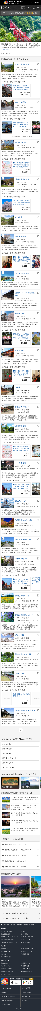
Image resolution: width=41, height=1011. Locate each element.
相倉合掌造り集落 (22, 64)
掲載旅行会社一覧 (26, 971)
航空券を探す (7, 749)
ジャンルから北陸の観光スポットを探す (15, 918)
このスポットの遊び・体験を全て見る (20, 136)
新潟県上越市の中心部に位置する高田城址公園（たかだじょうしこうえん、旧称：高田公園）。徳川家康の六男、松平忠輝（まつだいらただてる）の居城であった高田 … (20, 153)
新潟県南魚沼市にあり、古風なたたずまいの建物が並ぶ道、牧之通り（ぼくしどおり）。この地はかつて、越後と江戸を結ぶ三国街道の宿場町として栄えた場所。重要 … (20, 721)
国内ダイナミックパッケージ (9, 937)
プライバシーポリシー (8, 996)
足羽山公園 (19, 674)
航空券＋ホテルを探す (10, 758)
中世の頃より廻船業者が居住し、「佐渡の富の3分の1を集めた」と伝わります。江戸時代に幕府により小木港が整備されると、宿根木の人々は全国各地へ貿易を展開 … (20, 570)
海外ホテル (4, 948)
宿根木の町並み (21, 559)
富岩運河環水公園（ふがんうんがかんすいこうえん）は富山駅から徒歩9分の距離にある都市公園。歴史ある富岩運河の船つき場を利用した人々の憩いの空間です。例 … (20, 284)
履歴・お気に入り (33, 7)
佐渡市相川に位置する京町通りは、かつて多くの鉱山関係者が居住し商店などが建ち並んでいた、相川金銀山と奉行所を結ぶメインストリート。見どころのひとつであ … (20, 398)
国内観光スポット (6, 963)
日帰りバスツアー (26, 942)
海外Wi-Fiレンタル (26, 951)
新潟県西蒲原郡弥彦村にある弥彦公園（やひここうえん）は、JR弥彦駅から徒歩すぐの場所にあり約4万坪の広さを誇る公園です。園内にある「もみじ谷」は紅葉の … (20, 531)
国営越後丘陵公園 (22, 407)
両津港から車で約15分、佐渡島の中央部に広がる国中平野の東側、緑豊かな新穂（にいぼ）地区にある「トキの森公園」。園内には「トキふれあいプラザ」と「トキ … (20, 475)
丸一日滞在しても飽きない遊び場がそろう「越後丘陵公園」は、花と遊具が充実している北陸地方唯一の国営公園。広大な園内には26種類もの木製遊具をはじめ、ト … (20, 418)
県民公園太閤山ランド (24, 615)
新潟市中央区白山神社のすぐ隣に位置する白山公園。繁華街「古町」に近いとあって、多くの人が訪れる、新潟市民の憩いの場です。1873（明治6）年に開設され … (20, 228)
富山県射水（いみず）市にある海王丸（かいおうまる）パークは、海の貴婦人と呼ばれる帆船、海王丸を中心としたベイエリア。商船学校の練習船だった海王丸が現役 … (20, 512)
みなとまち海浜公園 (23, 539)
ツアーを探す (7, 753)
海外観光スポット (6, 966)
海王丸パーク (20, 501)
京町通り (18, 387)
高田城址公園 (20, 142)
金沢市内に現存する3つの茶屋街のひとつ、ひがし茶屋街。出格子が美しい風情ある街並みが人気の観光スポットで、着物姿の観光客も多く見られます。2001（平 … (20, 113)
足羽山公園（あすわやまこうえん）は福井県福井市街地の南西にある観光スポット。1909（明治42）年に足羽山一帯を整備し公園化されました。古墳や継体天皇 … (20, 685)
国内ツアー (24, 931)
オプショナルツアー (27, 948)
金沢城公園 (19, 313)
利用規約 (4, 992)
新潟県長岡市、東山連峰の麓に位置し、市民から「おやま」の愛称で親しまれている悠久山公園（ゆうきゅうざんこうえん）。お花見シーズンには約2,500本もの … (20, 646)
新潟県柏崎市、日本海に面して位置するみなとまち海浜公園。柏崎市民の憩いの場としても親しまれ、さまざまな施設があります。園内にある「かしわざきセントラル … (20, 550)
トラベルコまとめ (6, 968)
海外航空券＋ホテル (7, 957)
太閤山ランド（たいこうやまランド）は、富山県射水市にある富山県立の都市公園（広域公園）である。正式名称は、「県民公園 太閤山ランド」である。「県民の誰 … (20, 627)
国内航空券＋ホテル (8, 939)
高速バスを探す (7, 763)
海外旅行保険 (25, 954)
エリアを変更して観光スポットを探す (14, 913)
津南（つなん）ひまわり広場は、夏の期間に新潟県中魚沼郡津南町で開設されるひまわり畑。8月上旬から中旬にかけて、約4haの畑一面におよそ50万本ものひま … (20, 607)
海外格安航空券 (5, 951)
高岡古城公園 (20, 426)
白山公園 (18, 217)
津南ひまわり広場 (22, 596)
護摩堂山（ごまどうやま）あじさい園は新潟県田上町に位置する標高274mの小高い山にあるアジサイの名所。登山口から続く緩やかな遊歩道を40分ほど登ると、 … (20, 665)
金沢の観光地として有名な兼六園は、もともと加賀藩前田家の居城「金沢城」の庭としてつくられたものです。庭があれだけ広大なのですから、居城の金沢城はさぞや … (20, 325)
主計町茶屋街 (20, 236)
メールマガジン (25, 968)
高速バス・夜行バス (27, 937)
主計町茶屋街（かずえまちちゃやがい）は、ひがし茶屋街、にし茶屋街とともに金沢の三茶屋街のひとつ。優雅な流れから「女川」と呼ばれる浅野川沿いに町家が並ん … (20, 247)
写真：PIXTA (36, 40)
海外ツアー (4, 954)
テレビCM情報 (6, 1005)
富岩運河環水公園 (22, 273)
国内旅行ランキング (7, 971)
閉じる (2, 2)
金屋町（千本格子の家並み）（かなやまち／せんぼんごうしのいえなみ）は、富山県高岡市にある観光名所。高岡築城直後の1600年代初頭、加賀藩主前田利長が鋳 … (20, 305)
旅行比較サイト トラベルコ (1, 924)
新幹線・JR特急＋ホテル (9, 942)
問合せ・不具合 (22, 7)
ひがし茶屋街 (20, 102)
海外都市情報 (25, 966)
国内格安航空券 (5, 934)
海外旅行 (3, 946)
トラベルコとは (6, 988)
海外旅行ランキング (7, 974)
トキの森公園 (20, 463)
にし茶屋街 (19, 350)
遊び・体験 (24, 934)
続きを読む (6, 49)
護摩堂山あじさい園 (23, 654)
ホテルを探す (7, 744)
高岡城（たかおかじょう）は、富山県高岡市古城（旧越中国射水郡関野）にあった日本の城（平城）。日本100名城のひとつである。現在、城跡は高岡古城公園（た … (20, 437)
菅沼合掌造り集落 (22, 179)
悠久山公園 (19, 635)
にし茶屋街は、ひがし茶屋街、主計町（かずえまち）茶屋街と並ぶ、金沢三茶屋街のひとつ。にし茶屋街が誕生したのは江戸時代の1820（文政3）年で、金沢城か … (20, 361)
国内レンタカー (25, 939)
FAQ (28, 7)
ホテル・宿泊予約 (6, 931)
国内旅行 (3, 928)
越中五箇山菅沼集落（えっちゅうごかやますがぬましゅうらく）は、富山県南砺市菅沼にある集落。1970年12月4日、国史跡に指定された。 (20, 191)
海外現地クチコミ (26, 963)
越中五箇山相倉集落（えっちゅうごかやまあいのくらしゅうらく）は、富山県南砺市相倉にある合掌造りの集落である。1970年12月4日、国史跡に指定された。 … (20, 76)
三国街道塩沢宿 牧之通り (25, 710)
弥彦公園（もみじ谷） (24, 520)
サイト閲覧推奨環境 (7, 1000)
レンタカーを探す (8, 767)
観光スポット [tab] (5, 53)
